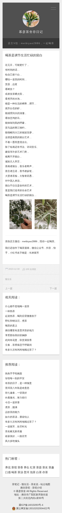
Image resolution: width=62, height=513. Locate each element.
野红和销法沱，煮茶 (16, 320)
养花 (8, 467)
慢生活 (8, 279)
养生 (26, 467)
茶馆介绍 (37, 487)
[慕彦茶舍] (31, 19)
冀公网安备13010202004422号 (33, 508)
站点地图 (45, 484)
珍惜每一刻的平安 (14, 378)
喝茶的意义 (11, 325)
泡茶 (32, 472)
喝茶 (14, 472)
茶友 (45, 467)
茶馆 (14, 467)
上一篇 (8, 288)
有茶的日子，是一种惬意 (18, 383)
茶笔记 (15, 484)
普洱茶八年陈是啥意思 (17, 388)
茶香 (20, 467)
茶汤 (20, 472)
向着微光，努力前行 (16, 397)
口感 (8, 472)
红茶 (32, 467)
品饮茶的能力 (12, 412)
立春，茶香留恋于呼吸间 (18, 344)
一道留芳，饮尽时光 (16, 426)
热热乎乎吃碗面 (13, 373)
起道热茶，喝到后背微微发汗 (21, 316)
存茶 (45, 472)
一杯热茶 (10, 311)
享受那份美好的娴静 (16, 335)
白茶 (39, 472)
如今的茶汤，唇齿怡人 (17, 416)
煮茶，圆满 (11, 407)
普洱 (26, 472)
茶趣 (51, 467)
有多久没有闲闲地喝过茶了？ (21, 349)
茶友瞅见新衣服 (13, 431)
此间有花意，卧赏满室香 (18, 340)
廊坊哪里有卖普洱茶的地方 (19, 330)
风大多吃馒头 (12, 441)
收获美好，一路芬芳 (16, 436)
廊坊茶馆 (25, 487)
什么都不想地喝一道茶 (17, 306)
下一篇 (53, 288)
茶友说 (34, 484)
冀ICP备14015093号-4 (31, 505)
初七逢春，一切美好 (16, 392)
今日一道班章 (12, 402)
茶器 (39, 467)
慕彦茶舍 (26, 32)
